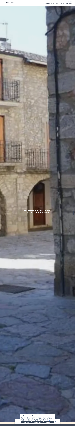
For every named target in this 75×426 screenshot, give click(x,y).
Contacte (70, 3)
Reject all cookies (26, 422)
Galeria (66, 3)
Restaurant (62, 3)
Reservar (70, 1)
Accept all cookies (48, 422)
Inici (43, 3)
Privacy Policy (49, 420)
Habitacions (47, 3)
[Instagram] (74, 214)
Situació (57, 3)
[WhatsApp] (74, 212)
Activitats (52, 3)
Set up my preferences (37, 422)
